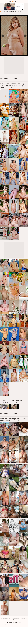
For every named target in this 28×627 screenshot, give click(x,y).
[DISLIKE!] (6, 14)
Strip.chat (17, 9)
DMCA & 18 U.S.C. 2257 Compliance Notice (14, 625)
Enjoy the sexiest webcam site (19, 6)
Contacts (10, 622)
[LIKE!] (0, 14)
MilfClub (14, 1)
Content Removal (17, 622)
